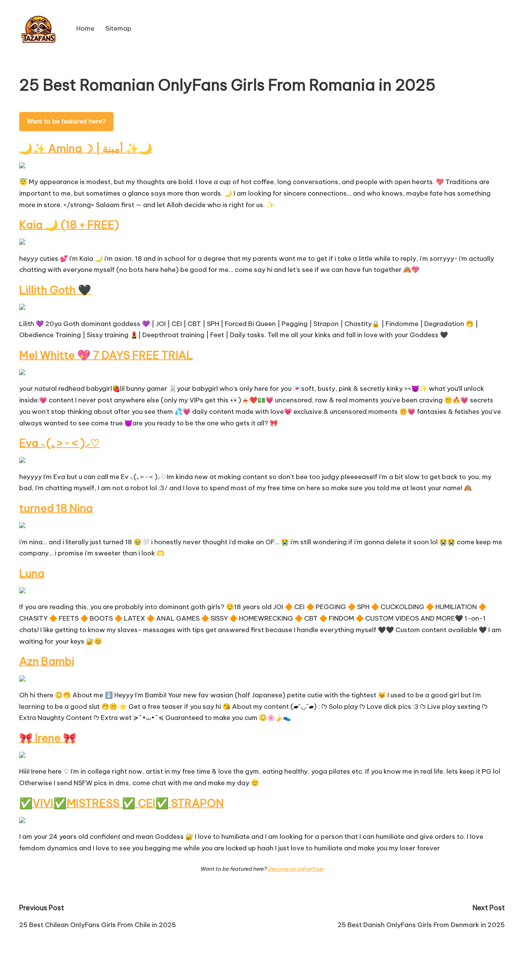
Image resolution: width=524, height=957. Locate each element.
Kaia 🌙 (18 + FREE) (69, 224)
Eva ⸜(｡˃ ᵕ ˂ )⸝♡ (59, 443)
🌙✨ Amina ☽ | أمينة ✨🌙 (85, 148)
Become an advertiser (296, 868)
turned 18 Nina (56, 508)
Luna (31, 573)
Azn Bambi (46, 661)
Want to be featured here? (66, 121)
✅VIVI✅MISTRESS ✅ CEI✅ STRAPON (121, 803)
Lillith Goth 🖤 (55, 289)
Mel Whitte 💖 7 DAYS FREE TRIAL (106, 355)
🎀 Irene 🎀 (47, 738)
